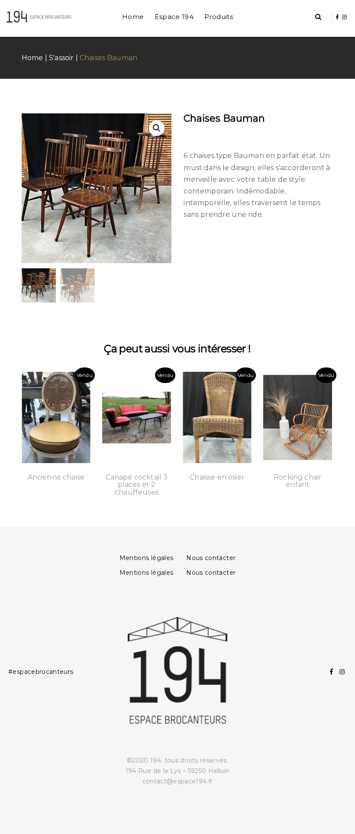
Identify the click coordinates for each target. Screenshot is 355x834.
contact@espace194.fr (177, 781)
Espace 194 (174, 17)
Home (133, 17)
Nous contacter (211, 558)
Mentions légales (146, 558)
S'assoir (61, 58)
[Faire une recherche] (318, 17)
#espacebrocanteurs (40, 672)
